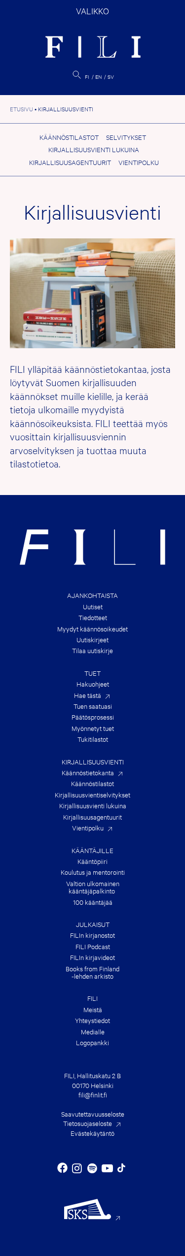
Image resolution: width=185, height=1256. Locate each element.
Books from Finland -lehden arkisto (92, 972)
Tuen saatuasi (93, 706)
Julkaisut (93, 924)
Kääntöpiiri (92, 861)
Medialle (93, 1031)
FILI (92, 998)
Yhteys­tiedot (92, 1020)
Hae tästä (87, 695)
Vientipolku (138, 162)
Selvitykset (126, 136)
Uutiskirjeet (92, 639)
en (98, 76)
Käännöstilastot (69, 136)
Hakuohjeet (92, 684)
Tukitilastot (92, 739)
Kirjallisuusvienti (93, 761)
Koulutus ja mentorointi (93, 872)
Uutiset (93, 606)
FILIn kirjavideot (92, 957)
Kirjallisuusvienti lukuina (93, 149)
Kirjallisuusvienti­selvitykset (92, 794)
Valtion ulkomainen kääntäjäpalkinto (92, 887)
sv (111, 76)
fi (87, 76)
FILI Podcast (92, 946)
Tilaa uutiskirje (92, 650)
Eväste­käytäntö (92, 1132)
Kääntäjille (92, 850)
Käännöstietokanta (88, 772)
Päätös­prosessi (93, 717)
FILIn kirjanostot (92, 935)
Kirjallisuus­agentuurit (70, 162)
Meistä (92, 1009)
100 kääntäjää (92, 902)
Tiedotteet (92, 617)
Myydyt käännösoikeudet (92, 628)
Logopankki (92, 1042)
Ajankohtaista (92, 595)
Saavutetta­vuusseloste (92, 1113)
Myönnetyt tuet (93, 728)
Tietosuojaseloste (87, 1123)
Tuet (92, 673)
